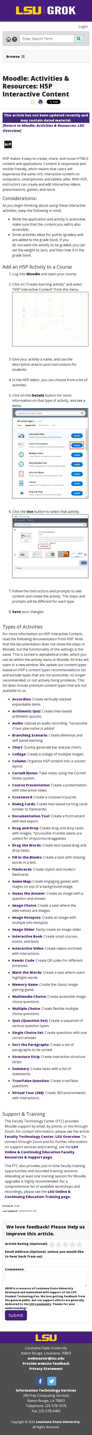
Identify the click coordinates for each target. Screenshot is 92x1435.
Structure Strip (26, 1056)
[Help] (14, 39)
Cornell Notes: (25, 773)
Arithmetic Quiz (26, 711)
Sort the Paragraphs (30, 1044)
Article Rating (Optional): (26, 1243)
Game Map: (22, 881)
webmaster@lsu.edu (46, 1358)
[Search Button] (79, 39)
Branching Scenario (29, 735)
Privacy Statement (46, 1368)
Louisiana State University (58, 1422)
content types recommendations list (57, 670)
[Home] (8, 39)
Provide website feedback (46, 1363)
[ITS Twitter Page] (51, 1381)
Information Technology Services (46, 1390)
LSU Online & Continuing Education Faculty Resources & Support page (41, 1152)
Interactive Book (27, 936)
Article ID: (8, 1205)
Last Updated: (10, 1211)
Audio (17, 723)
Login (83, 26)
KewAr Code (23, 960)
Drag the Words (26, 845)
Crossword (22, 797)
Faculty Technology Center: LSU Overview (42, 1136)
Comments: (14, 1269)
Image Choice (24, 905)
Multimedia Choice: (29, 996)
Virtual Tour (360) (28, 1092)
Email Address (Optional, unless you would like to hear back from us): (44, 1253)
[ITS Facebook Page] (40, 1381)
